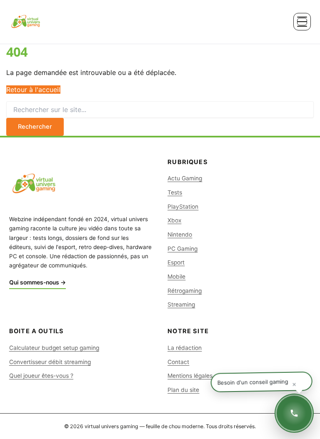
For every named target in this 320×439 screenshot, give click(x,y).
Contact (178, 362)
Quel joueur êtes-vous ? (41, 375)
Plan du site (183, 390)
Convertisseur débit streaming (50, 362)
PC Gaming (183, 248)
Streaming (181, 304)
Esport (176, 262)
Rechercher (35, 126)
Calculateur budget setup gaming (54, 347)
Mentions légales (190, 375)
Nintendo (180, 234)
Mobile (176, 276)
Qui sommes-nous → (37, 282)
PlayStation (183, 206)
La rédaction (185, 347)
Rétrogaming (185, 290)
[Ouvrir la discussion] (294, 413)
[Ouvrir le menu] (302, 21)
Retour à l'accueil (33, 89)
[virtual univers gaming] (25, 21)
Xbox (174, 220)
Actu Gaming (185, 178)
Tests (175, 192)
